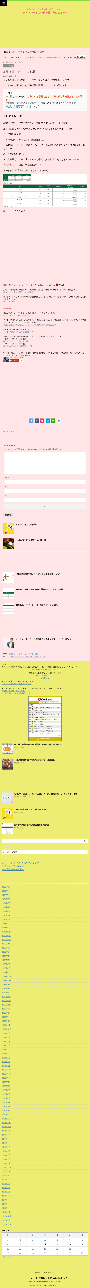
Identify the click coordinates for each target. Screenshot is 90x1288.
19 (57, 1249)
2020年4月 (6, 1102)
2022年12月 (6, 972)
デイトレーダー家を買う (14, 866)
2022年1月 (6, 1017)
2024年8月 (6, 899)
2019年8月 (6, 1135)
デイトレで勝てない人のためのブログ (18, 332)
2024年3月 (6, 911)
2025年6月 (6, 887)
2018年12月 (6, 1167)
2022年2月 (6, 1013)
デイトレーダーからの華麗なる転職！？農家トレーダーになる (43, 639)
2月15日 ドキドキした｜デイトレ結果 (23, 654)
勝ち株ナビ (45, 678)
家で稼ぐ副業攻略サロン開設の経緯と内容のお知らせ (38, 744)
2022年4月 (6, 1005)
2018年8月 (6, 1184)
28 (82, 1253)
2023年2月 (6, 964)
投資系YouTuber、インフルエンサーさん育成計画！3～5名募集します (45, 794)
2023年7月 (6, 944)
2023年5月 (6, 952)
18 (45, 1249)
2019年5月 (6, 1147)
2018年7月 (6, 1188)
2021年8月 (6, 1037)
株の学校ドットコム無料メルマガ (45, 669)
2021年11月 (6, 1025)
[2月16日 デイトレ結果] (48, 420)
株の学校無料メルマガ (22, 106)
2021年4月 (6, 1053)
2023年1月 (6, 968)
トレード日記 (9, 431)
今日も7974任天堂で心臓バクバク (31, 540)
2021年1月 (6, 1066)
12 (57, 1244)
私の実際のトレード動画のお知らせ (17, 315)
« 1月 (4, 1256)
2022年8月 (6, 988)
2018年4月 (6, 1200)
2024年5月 (6, 903)
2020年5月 (6, 1098)
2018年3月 (6, 1204)
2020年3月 (6, 1106)
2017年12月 (6, 1216)
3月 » (9, 1256)
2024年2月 (6, 915)
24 (33, 1253)
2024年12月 (6, 895)
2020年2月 (6, 1110)
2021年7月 (6, 1041)
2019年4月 (6, 1151)
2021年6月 (6, 1045)
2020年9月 (6, 1082)
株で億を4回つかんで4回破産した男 (17, 346)
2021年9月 (6, 1033)
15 (8, 1249)
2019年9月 (6, 1131)
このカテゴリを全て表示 (45, 734)
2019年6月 (6, 1143)
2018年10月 (6, 1175)
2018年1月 (6, 1212)
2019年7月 (6, 1139)
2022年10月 (6, 980)
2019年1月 (6, 1163)
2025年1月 (6, 891)
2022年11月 (6, 976)
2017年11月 (6, 1220)
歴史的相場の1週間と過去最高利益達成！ (32, 825)
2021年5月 (6, 1049)
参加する (59, 735)
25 (45, 1253)
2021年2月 (6, 1062)
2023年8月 (6, 940)
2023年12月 (6, 923)
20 (70, 1249)
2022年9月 (6, 984)
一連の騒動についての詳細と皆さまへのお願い (35, 760)
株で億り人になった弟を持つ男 (15, 341)
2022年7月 (6, 992)
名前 (6, 478)
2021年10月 (6, 1029)
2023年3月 (6, 960)
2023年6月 (6, 948)
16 (20, 1249)
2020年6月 (6, 1094)
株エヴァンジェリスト (12, 301)
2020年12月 (6, 1070)
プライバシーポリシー (48, 1272)
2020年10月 (6, 1078)
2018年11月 (6, 1171)
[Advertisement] (45, 32)
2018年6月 (6, 1192)
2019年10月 (6, 1127)
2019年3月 (6, 1155)
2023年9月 (6, 936)
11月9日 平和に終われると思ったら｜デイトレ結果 (39, 589)
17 (32, 1249)
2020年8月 (6, 1086)
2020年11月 (6, 1074)
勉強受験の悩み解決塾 (13, 869)
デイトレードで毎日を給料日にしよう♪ (45, 12)
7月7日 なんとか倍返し (27, 524)
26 (57, 1253)
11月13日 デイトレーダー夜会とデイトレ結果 (37, 605)
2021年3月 (6, 1058)
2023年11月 (6, 927)
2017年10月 (6, 1224)
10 (33, 1244)
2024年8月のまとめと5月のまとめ (30, 809)
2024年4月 (6, 907)
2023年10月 (6, 931)
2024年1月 (6, 919)
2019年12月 (6, 1118)
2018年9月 (6, 1179)
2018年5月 (6, 1196)
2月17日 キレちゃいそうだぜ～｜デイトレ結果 (27, 657)
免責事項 (37, 1272)
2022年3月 (6, 1009)
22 (8, 1253)
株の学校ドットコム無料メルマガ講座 (18, 292)
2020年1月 (6, 1114)
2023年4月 (6, 956)
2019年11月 (6, 1123)
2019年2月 (6, 1159)
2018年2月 (6, 1208)
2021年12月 (6, 1021)
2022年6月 (6, 997)
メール (7, 487)
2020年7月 (6, 1090)
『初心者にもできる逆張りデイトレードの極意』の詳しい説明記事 (29, 325)
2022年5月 (6, 1001)
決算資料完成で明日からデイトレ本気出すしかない (38, 574)
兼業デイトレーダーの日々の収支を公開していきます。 (45, 1281)
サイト (6, 496)
